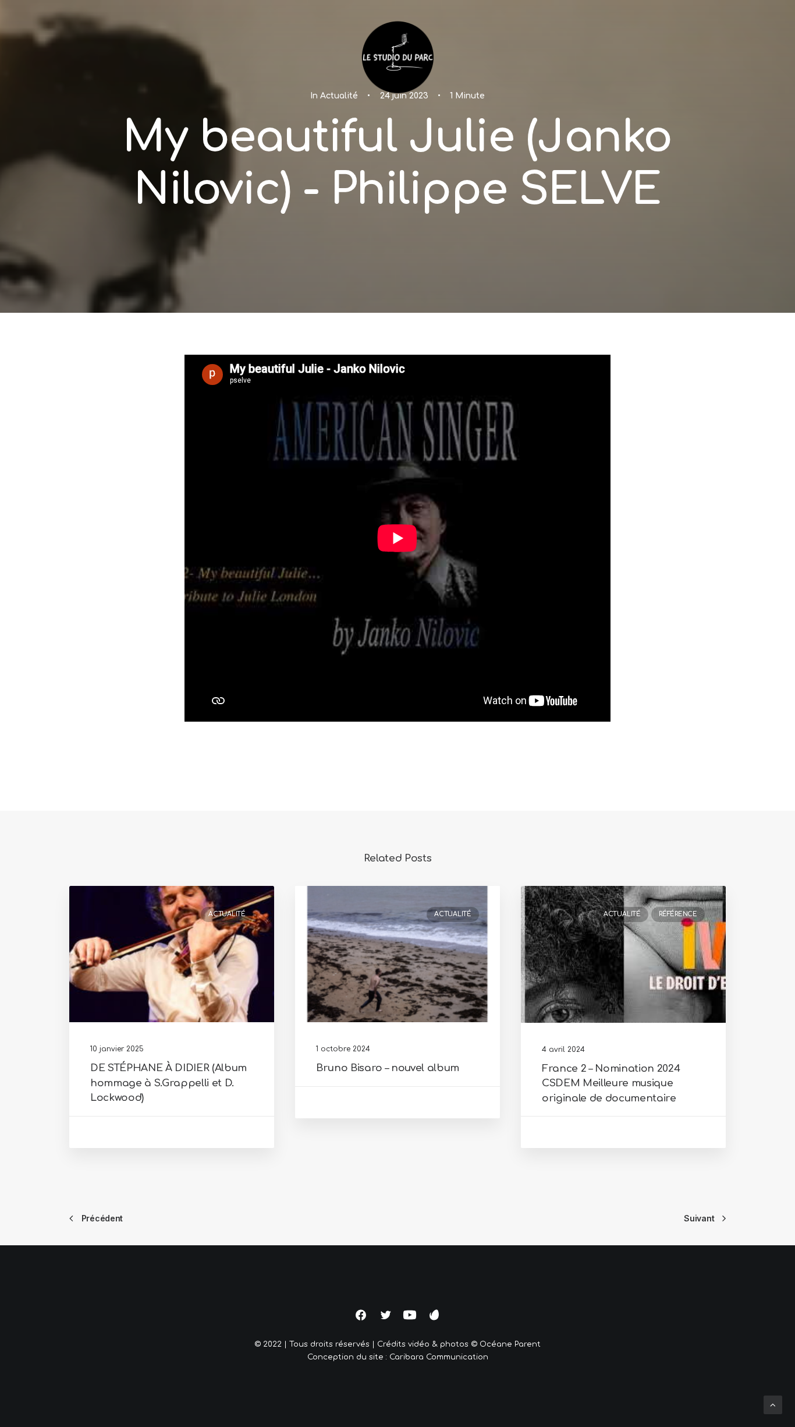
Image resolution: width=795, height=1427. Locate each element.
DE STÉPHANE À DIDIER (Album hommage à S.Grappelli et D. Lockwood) (168, 1082)
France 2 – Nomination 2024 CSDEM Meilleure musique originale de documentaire (611, 1083)
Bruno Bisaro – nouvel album (387, 1067)
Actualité (227, 914)
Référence (678, 914)
